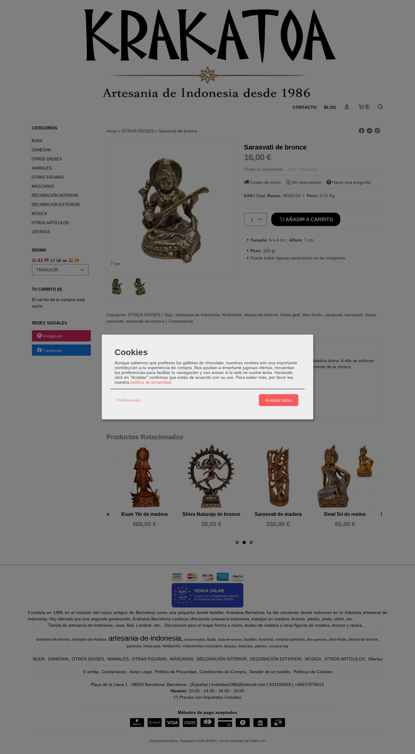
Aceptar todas (278, 400)
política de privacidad (150, 381)
